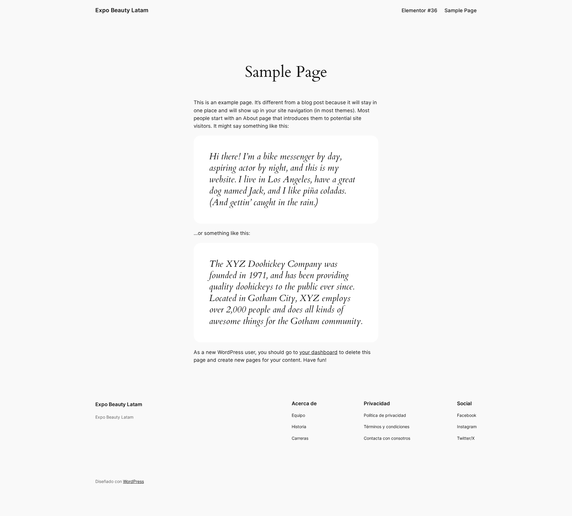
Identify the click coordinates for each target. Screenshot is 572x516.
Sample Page (460, 10)
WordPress (133, 481)
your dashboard (318, 352)
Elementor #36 (419, 10)
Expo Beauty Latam (121, 10)
